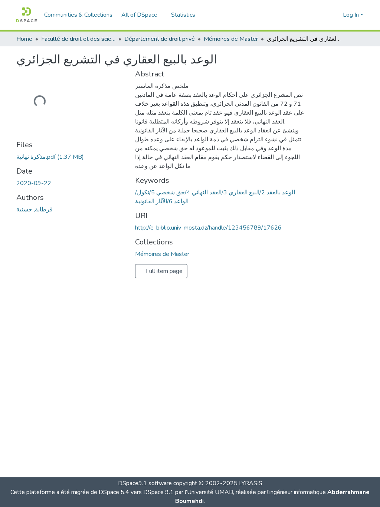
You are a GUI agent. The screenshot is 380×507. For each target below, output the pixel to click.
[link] (71, 156)
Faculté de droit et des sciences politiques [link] (78, 39)
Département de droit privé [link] (159, 39)
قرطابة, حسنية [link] (34, 209)
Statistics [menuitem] (183, 15)
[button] (26, 14)
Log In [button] (351, 15)
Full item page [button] (163, 271)
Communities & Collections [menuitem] (78, 15)
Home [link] (24, 39)
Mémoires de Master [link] (231, 39)
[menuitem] (142, 15)
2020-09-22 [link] (33, 183)
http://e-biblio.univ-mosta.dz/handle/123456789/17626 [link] (208, 228)
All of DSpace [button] (139, 15)
